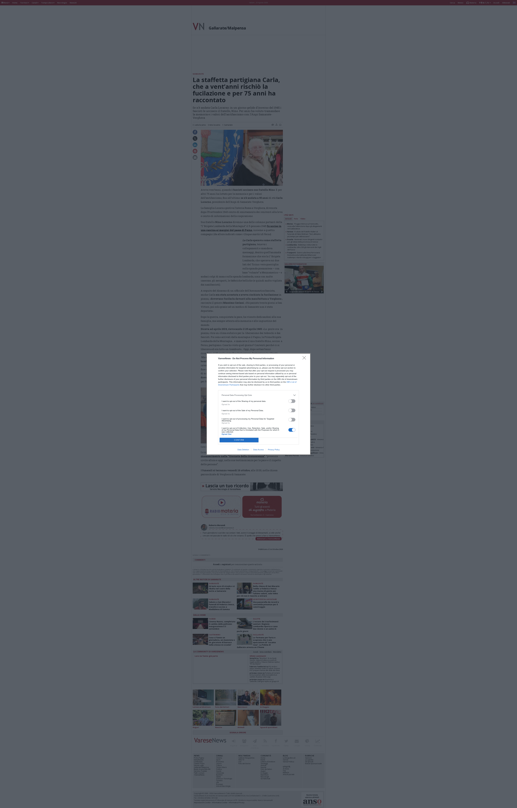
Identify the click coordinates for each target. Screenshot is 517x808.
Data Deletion (243, 450)
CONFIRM (239, 440)
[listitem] (258, 395)
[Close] (305, 358)
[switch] (291, 401)
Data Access (258, 450)
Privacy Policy (274, 450)
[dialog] (258, 404)
